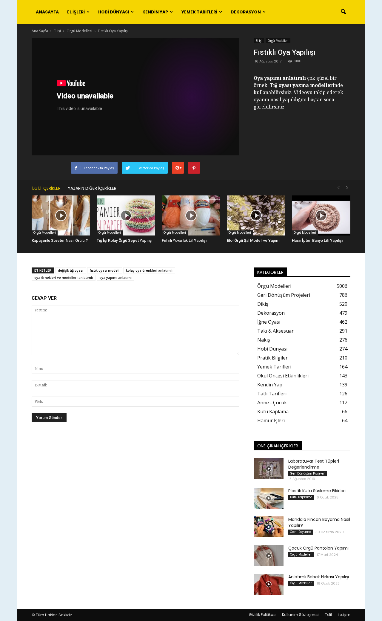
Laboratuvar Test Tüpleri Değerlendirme (313, 464)
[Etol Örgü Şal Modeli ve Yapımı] (256, 215)
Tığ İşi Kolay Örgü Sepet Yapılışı (124, 240)
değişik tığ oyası (70, 270)
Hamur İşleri (271, 420)
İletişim (344, 614)
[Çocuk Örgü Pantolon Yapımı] (269, 555)
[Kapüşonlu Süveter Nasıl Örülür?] (61, 215)
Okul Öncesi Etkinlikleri (283, 375)
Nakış (263, 339)
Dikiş (262, 304)
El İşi (258, 41)
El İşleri (76, 12)
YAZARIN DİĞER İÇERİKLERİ (92, 188)
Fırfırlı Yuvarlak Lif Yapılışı (184, 240)
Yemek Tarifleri (199, 12)
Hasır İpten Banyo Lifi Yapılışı (317, 240)
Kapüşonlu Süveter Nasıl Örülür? (60, 240)
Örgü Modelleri (278, 41)
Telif (328, 614)
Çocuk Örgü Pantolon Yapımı (318, 548)
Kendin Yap (155, 12)
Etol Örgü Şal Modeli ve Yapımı (253, 240)
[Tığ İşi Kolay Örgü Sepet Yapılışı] (126, 215)
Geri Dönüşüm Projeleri (283, 295)
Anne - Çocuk (272, 402)
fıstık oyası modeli (104, 270)
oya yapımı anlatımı (115, 277)
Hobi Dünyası (113, 12)
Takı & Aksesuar (275, 331)
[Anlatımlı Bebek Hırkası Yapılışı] (269, 584)
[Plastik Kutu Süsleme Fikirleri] (269, 498)
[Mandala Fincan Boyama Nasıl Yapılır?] (269, 526)
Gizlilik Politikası (262, 614)
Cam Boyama (300, 532)
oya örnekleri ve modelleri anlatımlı (63, 277)
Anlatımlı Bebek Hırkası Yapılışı (318, 577)
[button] (343, 12)
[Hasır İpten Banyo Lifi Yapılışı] (321, 215)
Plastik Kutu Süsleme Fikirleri (317, 491)
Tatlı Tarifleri (271, 393)
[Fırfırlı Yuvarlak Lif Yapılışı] (191, 215)
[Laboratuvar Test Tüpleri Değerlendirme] (269, 468)
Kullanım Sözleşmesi (300, 614)
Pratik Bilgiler (272, 357)
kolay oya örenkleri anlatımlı (149, 270)
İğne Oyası (268, 322)
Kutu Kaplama (273, 411)
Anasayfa (47, 12)
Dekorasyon (246, 12)
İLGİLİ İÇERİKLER (46, 188)
